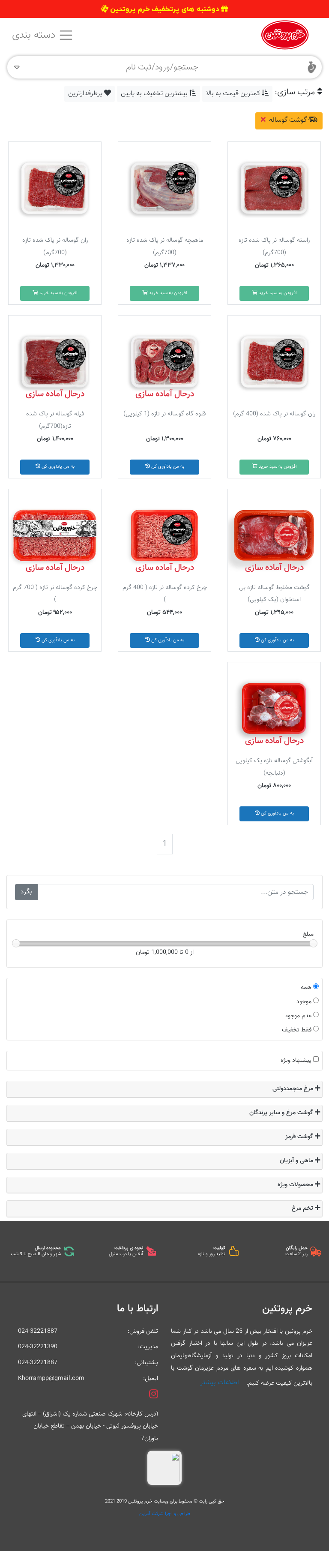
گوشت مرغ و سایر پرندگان (282, 1113)
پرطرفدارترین (86, 93)
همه (306, 987)
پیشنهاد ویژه (296, 1060)
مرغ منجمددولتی (293, 1089)
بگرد (26, 892)
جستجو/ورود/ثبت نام (162, 67)
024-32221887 (37, 1331)
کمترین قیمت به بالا (234, 93)
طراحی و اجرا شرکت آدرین (164, 1514)
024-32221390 (37, 1347)
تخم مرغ (303, 1208)
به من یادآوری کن (167, 466)
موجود (303, 1002)
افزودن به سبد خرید (277, 293)
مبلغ (308, 934)
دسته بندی (35, 35)
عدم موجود (298, 1016)
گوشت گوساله (287, 120)
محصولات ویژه (296, 1185)
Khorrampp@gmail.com (51, 1378)
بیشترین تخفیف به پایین (155, 93)
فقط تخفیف (296, 1030)
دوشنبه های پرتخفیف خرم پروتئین (164, 9)
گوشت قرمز (300, 1137)
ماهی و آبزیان (297, 1161)
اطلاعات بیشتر (219, 1382)
